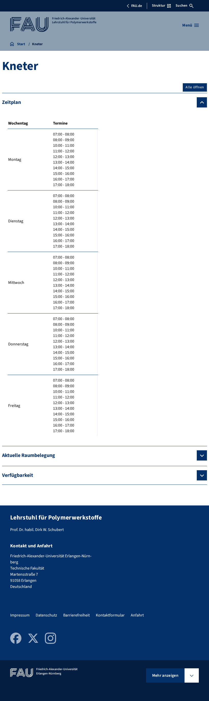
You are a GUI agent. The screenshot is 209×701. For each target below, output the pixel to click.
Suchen (181, 5)
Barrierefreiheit (76, 615)
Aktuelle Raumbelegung (28, 455)
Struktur (158, 5)
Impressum (20, 615)
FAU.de (136, 5)
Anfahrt (137, 615)
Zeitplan (11, 102)
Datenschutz (46, 615)
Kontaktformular (110, 615)
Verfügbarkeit (17, 475)
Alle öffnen (195, 87)
